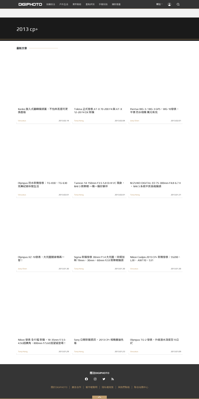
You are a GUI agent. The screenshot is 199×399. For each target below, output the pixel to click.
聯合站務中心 (141, 387)
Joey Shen (134, 120)
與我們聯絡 (124, 387)
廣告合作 (76, 387)
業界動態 (77, 4)
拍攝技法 (50, 4)
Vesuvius (22, 120)
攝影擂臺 (116, 4)
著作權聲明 (91, 387)
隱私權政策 (107, 387)
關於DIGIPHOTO (59, 387)
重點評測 (90, 4)
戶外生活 (63, 4)
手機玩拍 (103, 4)
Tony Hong (79, 120)
